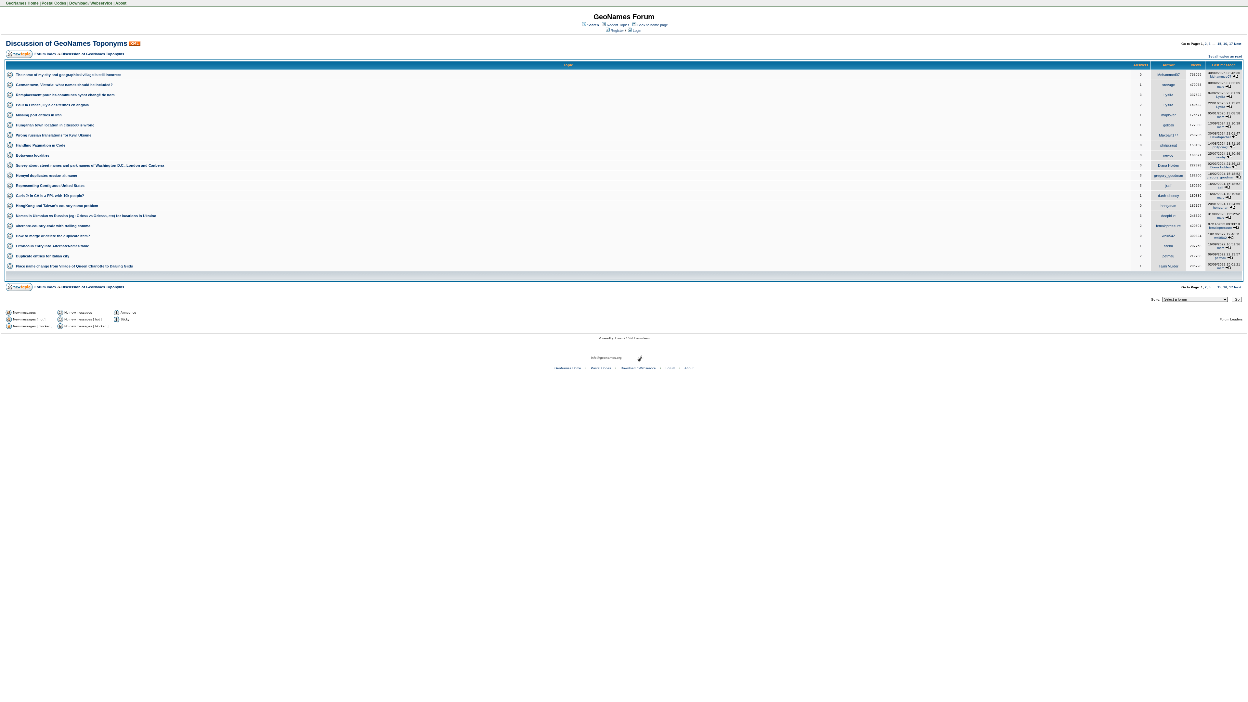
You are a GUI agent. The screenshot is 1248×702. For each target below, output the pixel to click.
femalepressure (1168, 226)
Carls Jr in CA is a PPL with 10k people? (50, 196)
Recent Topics (618, 25)
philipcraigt (1168, 145)
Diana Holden (1168, 165)
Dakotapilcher (1220, 137)
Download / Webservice (90, 3)
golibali (1168, 125)
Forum (670, 368)
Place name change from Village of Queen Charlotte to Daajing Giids (74, 266)
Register (617, 30)
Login (636, 30)
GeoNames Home (22, 3)
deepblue (1168, 216)
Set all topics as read (1225, 56)
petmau (1168, 256)
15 (1219, 44)
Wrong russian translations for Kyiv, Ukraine (53, 135)
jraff (1168, 186)
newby (1168, 155)
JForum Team (641, 338)
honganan (1168, 206)
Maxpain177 (1168, 135)
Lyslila (1168, 95)
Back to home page (652, 25)
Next (1237, 44)
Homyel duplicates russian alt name (46, 175)
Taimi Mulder (1168, 266)
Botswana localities (32, 155)
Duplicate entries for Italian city (42, 256)
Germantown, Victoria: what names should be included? (64, 85)
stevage (1168, 85)
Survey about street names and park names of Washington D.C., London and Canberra (90, 165)
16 (1225, 44)
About (120, 3)
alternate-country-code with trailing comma (53, 226)
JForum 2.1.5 (622, 338)
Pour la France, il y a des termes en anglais (52, 105)
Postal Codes (54, 3)
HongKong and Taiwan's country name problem (57, 206)
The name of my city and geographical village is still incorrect (68, 75)
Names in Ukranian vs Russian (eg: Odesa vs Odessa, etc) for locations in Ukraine (86, 216)
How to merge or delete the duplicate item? (53, 236)
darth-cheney (1168, 196)
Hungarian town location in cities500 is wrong (55, 125)
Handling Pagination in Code (40, 145)
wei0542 (1168, 236)
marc (1220, 86)
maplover (1168, 115)
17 (1231, 44)
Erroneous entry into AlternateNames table (52, 246)
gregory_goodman (1168, 175)
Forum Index (45, 54)
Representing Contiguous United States (50, 186)
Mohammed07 (1168, 75)
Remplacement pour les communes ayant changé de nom (65, 95)
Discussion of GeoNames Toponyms (66, 43)
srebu (1168, 246)
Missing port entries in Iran (39, 115)
